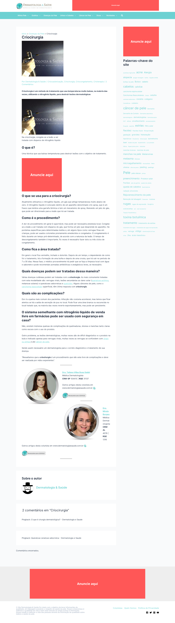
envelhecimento (138, 121)
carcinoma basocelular (32, 286)
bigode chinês (153, 77)
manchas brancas (129, 150)
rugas (127, 203)
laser (125, 142)
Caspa (147, 95)
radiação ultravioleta (130, 191)
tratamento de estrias (146, 223)
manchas (142, 146)
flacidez (127, 130)
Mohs (153, 163)
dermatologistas (140, 117)
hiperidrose (127, 139)
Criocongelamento (84, 81)
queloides (68, 283)
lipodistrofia (141, 142)
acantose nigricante (129, 73)
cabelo (145, 82)
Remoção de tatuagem (132, 199)
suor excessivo (141, 209)
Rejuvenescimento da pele (137, 194)
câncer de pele (42, 342)
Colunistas (117, 608)
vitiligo (138, 231)
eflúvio (129, 121)
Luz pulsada (150, 142)
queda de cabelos (132, 187)
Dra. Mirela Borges (106, 411)
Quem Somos (130, 608)
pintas (144, 173)
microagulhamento (132, 163)
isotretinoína (153, 139)
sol (135, 209)
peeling (143, 167)
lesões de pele (132, 142)
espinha (131, 126)
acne (139, 72)
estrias (139, 125)
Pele (126, 173)
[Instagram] (154, 612)
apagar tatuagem (138, 77)
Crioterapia (99, 81)
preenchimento (131, 178)
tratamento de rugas (129, 227)
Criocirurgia (69, 81)
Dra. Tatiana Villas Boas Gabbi (76, 372)
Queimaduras (146, 187)
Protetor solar (147, 179)
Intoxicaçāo (143, 139)
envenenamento (150, 121)
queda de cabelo (146, 183)
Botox (138, 81)
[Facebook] (147, 612)
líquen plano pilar (133, 146)
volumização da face (148, 231)
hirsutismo (135, 139)
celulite (153, 95)
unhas (125, 231)
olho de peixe (134, 167)
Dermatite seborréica (146, 113)
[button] (23, 15)
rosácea (152, 199)
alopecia (127, 77)
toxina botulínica (134, 217)
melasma (128, 158)
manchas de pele (143, 150)
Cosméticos (126, 103)
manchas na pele (132, 154)
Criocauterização (55, 81)
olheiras (126, 167)
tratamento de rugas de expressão (147, 227)
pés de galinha (135, 183)
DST (124, 121)
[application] (27, 15)
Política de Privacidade (148, 608)
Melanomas (147, 154)
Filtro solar (149, 126)
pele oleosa (136, 173)
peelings (151, 167)
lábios (125, 146)
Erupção (125, 126)
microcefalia (146, 163)
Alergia (148, 72)
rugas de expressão (139, 204)
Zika (129, 235)
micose (137, 159)
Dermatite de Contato (131, 113)
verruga (131, 231)
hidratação (145, 135)
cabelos (128, 86)
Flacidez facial (138, 131)
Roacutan (145, 199)
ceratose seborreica (129, 99)
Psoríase (126, 183)
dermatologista (127, 117)
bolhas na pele (128, 82)
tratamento (130, 222)
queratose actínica (100, 280)
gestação (127, 135)
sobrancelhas (128, 209)
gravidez (136, 135)
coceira (139, 99)
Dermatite (150, 109)
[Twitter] (151, 612)
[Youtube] (158, 612)
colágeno (148, 99)
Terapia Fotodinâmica (129, 212)
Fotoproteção (149, 131)
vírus (124, 235)
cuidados (135, 103)
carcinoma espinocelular (132, 91)
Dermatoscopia (152, 117)
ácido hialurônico (138, 235)
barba (146, 77)
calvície (138, 86)
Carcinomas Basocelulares (133, 95)
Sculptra (150, 204)
